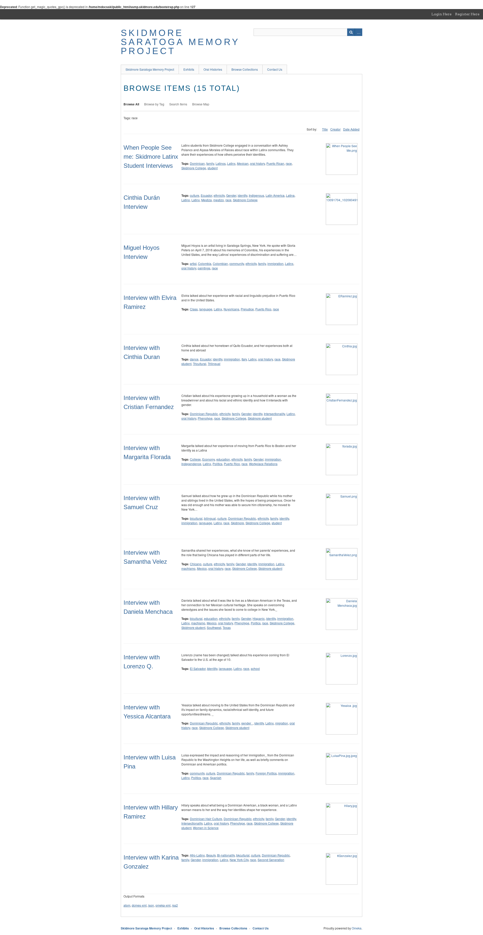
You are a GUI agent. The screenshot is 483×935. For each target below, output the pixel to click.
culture (194, 195)
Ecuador (206, 195)
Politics (217, 464)
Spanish (215, 778)
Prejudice (247, 309)
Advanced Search (358, 32)
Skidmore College (193, 168)
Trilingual (214, 363)
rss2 (175, 905)
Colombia (204, 263)
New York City (239, 860)
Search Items (178, 104)
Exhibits (188, 69)
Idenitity (212, 668)
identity (242, 195)
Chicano (196, 564)
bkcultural (243, 855)
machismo (188, 568)
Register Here (467, 14)
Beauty (211, 855)
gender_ (247, 723)
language (205, 309)
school (255, 668)
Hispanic (259, 618)
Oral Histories (213, 69)
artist (193, 263)
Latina (290, 195)
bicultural (196, 518)
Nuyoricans (231, 309)
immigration (275, 263)
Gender (231, 195)
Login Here (441, 14)
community (236, 263)
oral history (257, 163)
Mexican (243, 163)
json (151, 905)
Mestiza (206, 200)
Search (351, 32)
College (195, 459)
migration (281, 723)
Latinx (231, 163)
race (289, 163)
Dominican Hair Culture (206, 819)
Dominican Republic (204, 414)
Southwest (214, 627)
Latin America (275, 195)
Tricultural (199, 363)
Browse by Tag (154, 104)
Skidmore (237, 523)
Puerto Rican (275, 163)
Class (194, 309)
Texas (227, 627)
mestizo (218, 200)
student (213, 168)
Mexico (202, 568)
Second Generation (271, 860)
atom (127, 905)
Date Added (351, 129)
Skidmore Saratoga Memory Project (180, 42)
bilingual (210, 518)
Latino (185, 200)
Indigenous (256, 195)
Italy (244, 359)
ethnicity (219, 195)
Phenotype (205, 418)
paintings (204, 268)
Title (325, 129)
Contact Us (274, 69)
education (223, 459)
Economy (208, 459)
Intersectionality (274, 414)
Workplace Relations (263, 464)
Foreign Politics (266, 773)
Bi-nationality (226, 855)
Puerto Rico (263, 309)
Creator (335, 129)
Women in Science (206, 828)
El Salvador (198, 668)
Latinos (221, 163)
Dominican (197, 163)
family (210, 163)
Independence (191, 464)
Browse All (131, 104)
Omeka (356, 928)
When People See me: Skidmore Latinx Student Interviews (151, 156)
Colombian (220, 263)
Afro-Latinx (197, 855)
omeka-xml (163, 905)
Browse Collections (244, 69)
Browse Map (200, 104)
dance (194, 359)
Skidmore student (260, 418)
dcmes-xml (139, 905)
